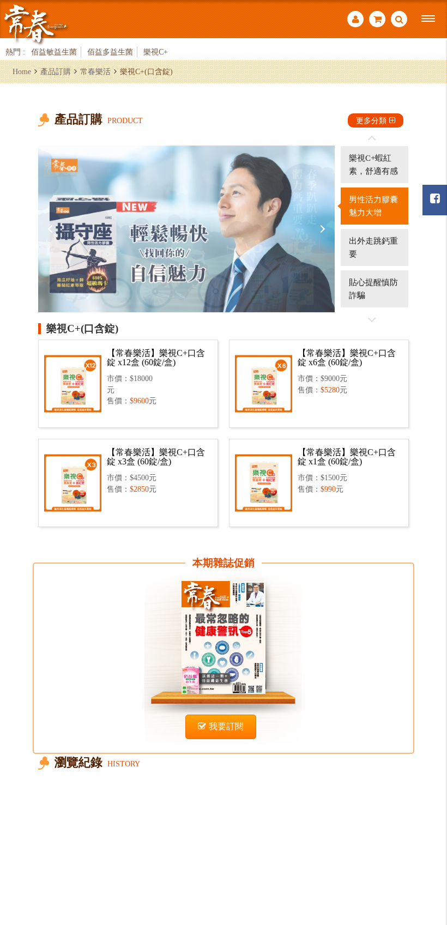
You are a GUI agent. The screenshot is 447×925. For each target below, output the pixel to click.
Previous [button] (52, 229)
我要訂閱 (226, 726)
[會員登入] (355, 20)
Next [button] (321, 229)
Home (22, 71)
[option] (186, 229)
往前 (372, 138)
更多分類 (371, 120)
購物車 (377, 20)
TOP (425, 857)
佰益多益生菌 (110, 51)
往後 (372, 319)
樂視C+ (155, 51)
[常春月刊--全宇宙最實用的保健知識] (35, 23)
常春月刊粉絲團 (434, 200)
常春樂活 (95, 71)
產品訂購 (55, 71)
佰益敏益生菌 (54, 51)
